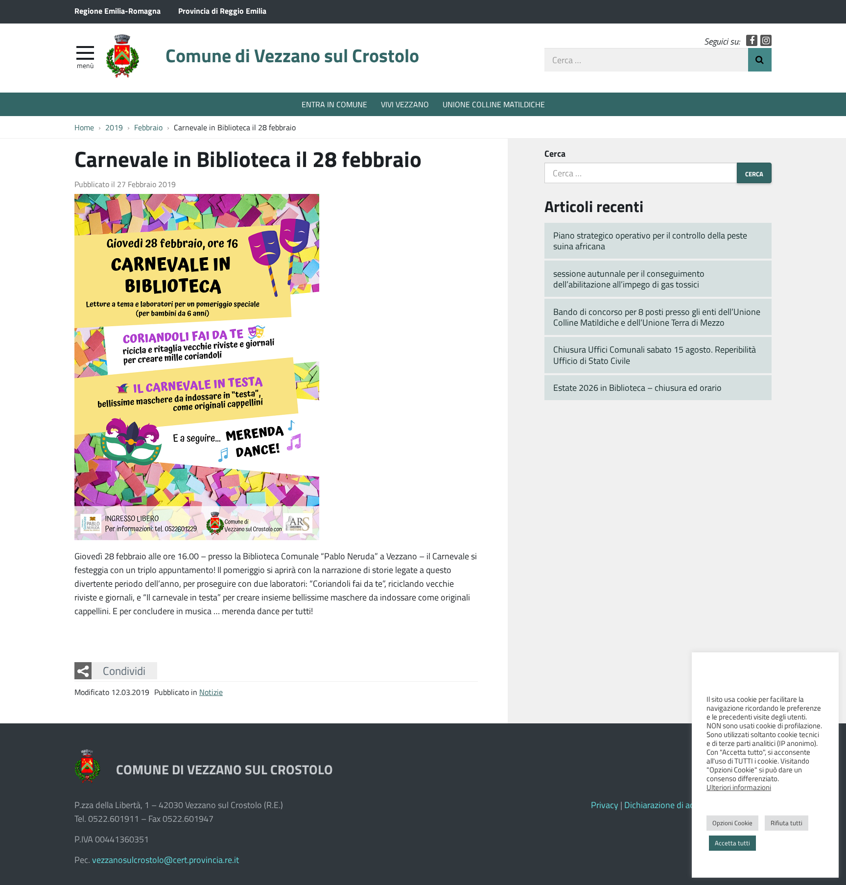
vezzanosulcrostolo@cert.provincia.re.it (165, 859)
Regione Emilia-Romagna (117, 10)
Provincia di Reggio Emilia (222, 10)
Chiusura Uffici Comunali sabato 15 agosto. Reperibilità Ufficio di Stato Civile (654, 354)
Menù (85, 65)
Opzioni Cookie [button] (732, 822)
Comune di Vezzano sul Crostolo (292, 55)
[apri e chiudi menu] (85, 52)
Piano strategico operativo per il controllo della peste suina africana (650, 240)
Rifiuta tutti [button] (786, 822)
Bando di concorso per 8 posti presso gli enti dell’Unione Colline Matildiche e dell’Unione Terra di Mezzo (656, 317)
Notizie (211, 691)
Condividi (124, 670)
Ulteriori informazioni (738, 787)
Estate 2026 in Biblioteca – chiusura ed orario (637, 387)
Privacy (604, 805)
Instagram (766, 40)
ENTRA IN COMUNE (334, 104)
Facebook (751, 40)
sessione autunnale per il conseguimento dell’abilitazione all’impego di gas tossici (629, 278)
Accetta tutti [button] (732, 842)
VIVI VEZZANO (405, 104)
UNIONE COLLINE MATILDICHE (494, 104)
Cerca (554, 153)
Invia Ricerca (760, 60)
